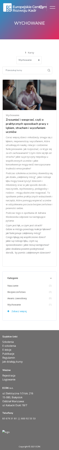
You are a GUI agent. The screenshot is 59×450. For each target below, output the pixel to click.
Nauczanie (12, 285)
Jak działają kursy (12, 361)
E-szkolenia (9, 346)
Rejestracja (8, 375)
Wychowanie (14, 304)
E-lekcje (6, 349)
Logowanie (8, 379)
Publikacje (8, 353)
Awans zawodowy (17, 298)
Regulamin (8, 357)
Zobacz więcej (19, 311)
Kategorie (12, 278)
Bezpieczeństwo (16, 291)
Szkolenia (8, 342)
